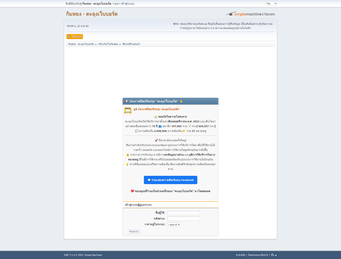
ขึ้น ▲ (274, 255)
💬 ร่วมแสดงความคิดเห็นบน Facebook (170, 180)
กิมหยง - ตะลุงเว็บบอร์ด (92, 14)
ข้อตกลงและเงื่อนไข (258, 255)
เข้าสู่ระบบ (127, 3)
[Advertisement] (170, 72)
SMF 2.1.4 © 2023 (73, 255)
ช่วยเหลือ (240, 255)
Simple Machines (93, 255)
